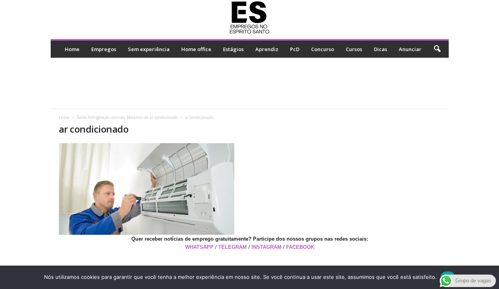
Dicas (380, 49)
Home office (196, 49)
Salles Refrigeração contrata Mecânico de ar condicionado (127, 117)
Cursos (354, 49)
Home (72, 49)
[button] (437, 49)
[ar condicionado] (250, 189)
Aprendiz (266, 49)
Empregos (103, 49)
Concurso (322, 49)
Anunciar (410, 49)
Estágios (233, 49)
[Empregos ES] (250, 17)
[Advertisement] (249, 83)
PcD (294, 49)
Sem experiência (149, 49)
